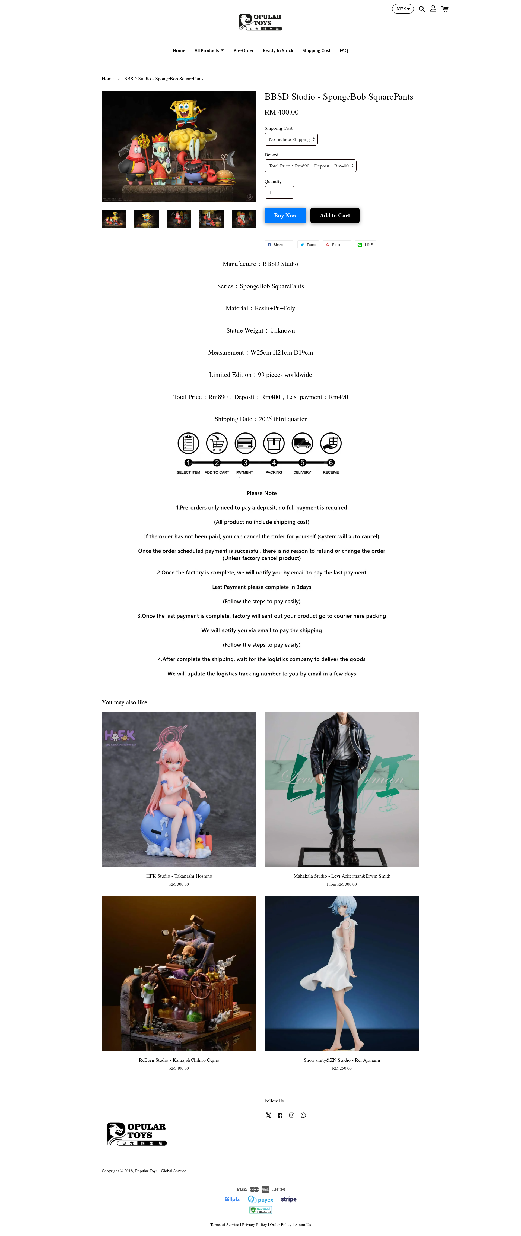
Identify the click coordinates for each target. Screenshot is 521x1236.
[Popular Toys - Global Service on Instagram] (292, 1117)
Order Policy (281, 1224)
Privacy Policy (254, 1224)
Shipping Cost (317, 50)
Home (179, 50)
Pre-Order (244, 50)
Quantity (273, 181)
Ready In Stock (278, 50)
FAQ (344, 50)
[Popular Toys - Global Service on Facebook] (280, 1117)
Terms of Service (224, 1224)
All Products (207, 50)
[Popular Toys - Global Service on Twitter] (268, 1117)
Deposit (272, 154)
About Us (303, 1224)
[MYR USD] (403, 9)
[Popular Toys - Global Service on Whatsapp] (303, 1117)
